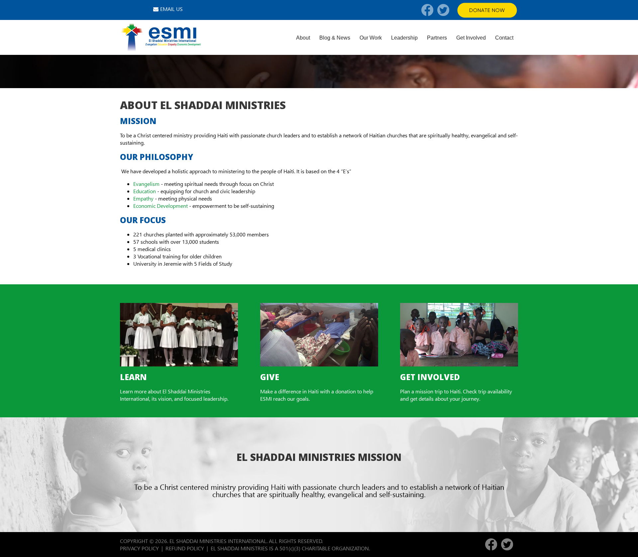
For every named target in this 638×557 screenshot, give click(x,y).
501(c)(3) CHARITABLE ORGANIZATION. (325, 548)
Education (144, 191)
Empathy (143, 198)
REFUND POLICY (184, 548)
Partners (437, 38)
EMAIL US (171, 8)
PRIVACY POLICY (139, 548)
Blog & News (334, 38)
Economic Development (160, 205)
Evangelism (146, 183)
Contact (504, 38)
